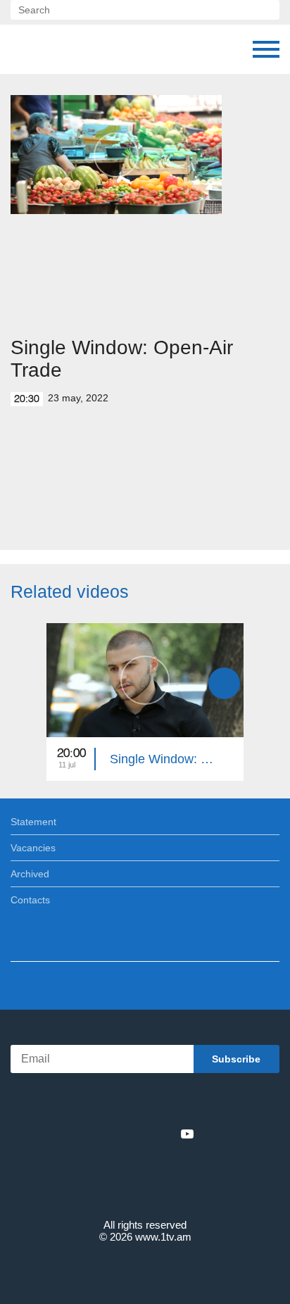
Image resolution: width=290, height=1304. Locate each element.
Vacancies (33, 847)
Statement (33, 821)
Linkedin (140, 1133)
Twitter (116, 1133)
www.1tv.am (163, 1237)
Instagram (164, 1133)
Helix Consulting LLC (145, 1269)
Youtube (187, 1133)
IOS (105, 1103)
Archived (30, 873)
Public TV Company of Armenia (82, 49)
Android (184, 1103)
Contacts (30, 899)
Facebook (96, 1133)
